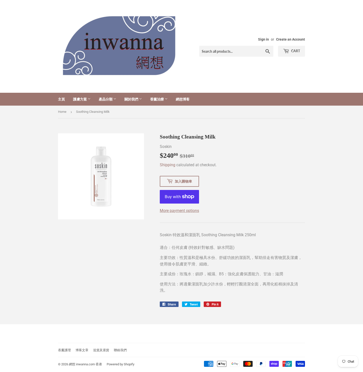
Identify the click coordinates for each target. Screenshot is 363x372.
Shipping (167, 165)
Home (62, 112)
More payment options (179, 210)
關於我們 (131, 99)
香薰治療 (157, 99)
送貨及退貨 (101, 350)
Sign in (263, 39)
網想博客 (183, 99)
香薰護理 (64, 350)
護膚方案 (80, 99)
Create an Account (290, 39)
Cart (295, 51)
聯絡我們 (120, 350)
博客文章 (82, 350)
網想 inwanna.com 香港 (85, 364)
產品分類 (106, 99)
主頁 (61, 99)
